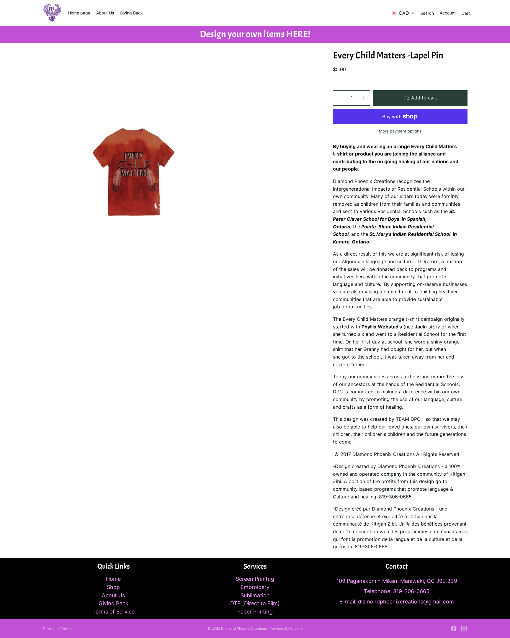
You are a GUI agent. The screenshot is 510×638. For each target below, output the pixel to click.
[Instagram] (464, 628)
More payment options (400, 131)
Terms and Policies (57, 628)
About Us (113, 595)
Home (113, 579)
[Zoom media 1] (180, 238)
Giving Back (113, 603)
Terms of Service (113, 611)
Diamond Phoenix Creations (244, 628)
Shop (113, 587)
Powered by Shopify (286, 628)
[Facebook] (453, 628)
